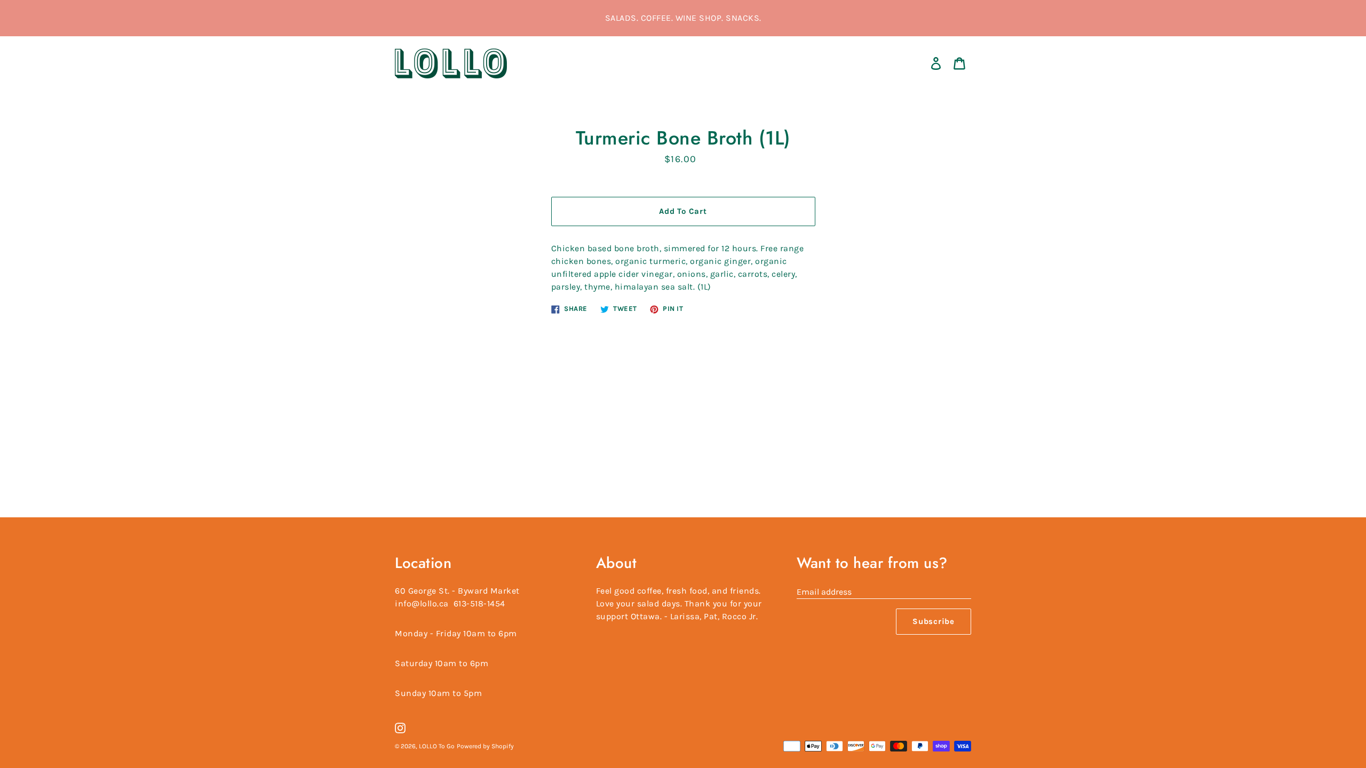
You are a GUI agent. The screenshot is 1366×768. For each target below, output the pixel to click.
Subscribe (933, 621)
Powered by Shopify (485, 746)
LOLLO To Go (437, 746)
